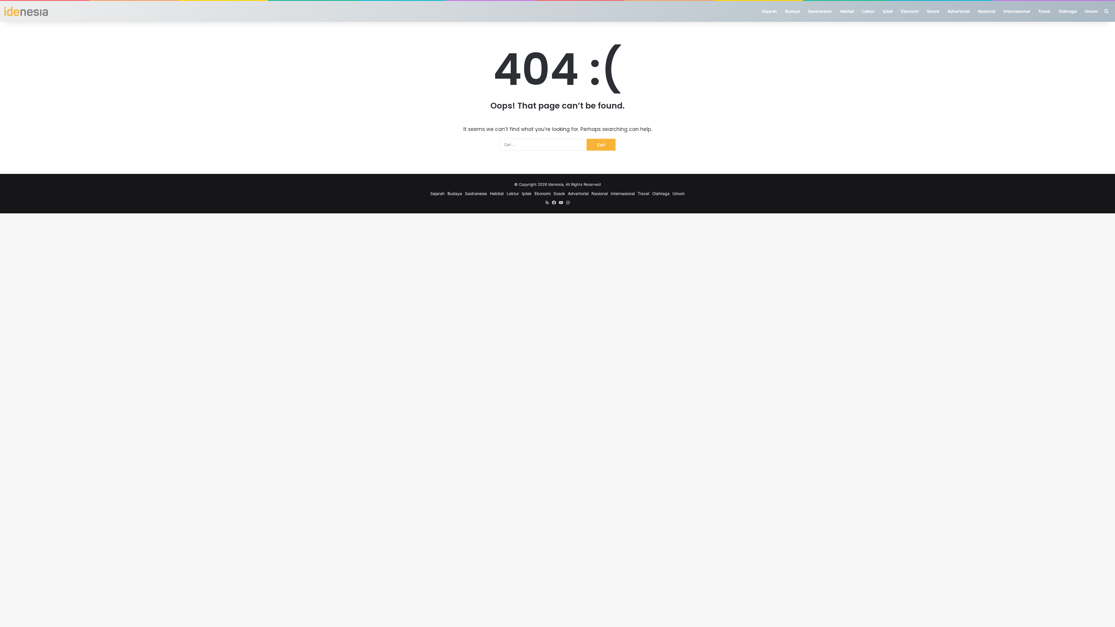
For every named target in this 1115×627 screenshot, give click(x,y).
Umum (1091, 11)
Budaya (792, 11)
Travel (1044, 11)
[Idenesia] (26, 11)
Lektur (868, 11)
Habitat (847, 11)
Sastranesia (820, 11)
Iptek (888, 11)
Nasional (986, 11)
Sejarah (769, 11)
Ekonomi (910, 11)
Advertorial (958, 11)
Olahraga (1067, 11)
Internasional (1016, 11)
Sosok (933, 11)
